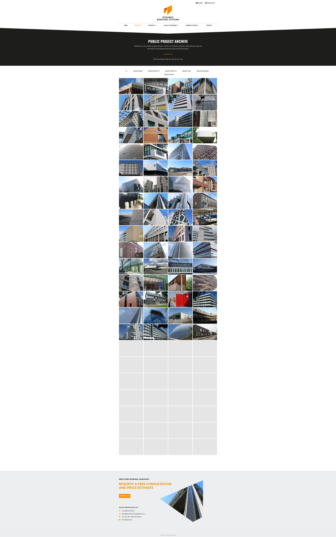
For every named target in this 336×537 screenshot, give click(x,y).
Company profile (191, 25)
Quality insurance (170, 25)
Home (125, 25)
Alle (126, 71)
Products (151, 25)
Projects (138, 25)
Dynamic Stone (169, 74)
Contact (209, 25)
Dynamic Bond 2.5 (153, 71)
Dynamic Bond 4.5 (170, 71)
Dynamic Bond (137, 71)
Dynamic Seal (186, 71)
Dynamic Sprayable (203, 71)
